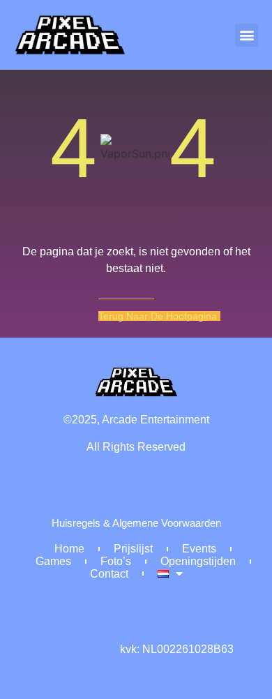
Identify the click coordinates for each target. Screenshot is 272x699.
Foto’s (115, 561)
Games (53, 561)
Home (69, 549)
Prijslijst (133, 549)
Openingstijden (198, 561)
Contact (109, 574)
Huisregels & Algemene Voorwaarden (136, 523)
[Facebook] (118, 613)
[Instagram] (154, 613)
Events (199, 549)
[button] (246, 35)
